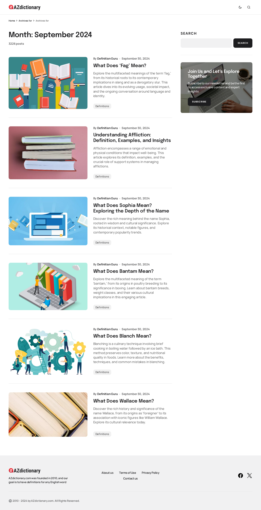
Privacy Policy (150, 473)
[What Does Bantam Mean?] (48, 286)
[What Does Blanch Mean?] (48, 351)
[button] (240, 7)
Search (189, 33)
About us (107, 473)
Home (12, 20)
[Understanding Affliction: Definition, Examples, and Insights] (48, 152)
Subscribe (199, 101)
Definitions (102, 106)
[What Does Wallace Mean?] (48, 414)
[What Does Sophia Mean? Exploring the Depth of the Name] (48, 221)
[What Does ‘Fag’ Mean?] (48, 83)
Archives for (25, 20)
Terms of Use (127, 473)
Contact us (130, 478)
